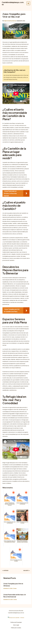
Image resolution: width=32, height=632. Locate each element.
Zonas (14, 588)
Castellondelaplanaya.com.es (13, 3)
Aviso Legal (16, 625)
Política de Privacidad (16, 622)
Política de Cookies (16, 627)
